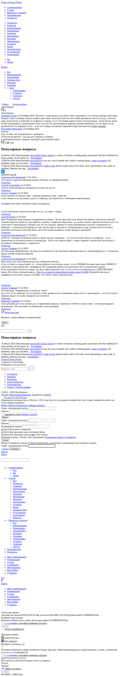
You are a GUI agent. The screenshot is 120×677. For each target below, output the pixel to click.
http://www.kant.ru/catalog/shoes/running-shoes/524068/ (63, 272)
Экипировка (13, 41)
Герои (10, 46)
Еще (11, 88)
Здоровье (11, 33)
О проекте (12, 374)
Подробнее (36, 158)
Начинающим (14, 28)
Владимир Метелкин (11, 129)
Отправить (15, 449)
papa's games (48, 155)
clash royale (49, 166)
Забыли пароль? (37, 405)
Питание (11, 38)
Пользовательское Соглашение (60, 437)
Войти (4, 67)
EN (2, 325)
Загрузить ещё (11, 312)
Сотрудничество (15, 382)
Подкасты (12, 18)
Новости (17, 517)
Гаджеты (11, 44)
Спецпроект (13, 54)
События (11, 25)
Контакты (12, 379)
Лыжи (10, 62)
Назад (5, 104)
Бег (8, 59)
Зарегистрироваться (18, 405)
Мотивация (12, 36)
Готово (5, 440)
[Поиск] (30, 331)
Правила (11, 376)
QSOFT (47, 395)
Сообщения (13, 565)
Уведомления (13, 567)
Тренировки (13, 31)
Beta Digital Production (20, 395)
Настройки (12, 570)
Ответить (6, 182)
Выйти (13, 573)
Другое (16, 98)
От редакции (13, 52)
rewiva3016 (36, 155)
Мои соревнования (16, 557)
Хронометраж (14, 15)
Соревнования (14, 7)
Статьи (10, 10)
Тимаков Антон (9, 115)
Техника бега (13, 80)
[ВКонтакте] (3, 171)
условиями (12, 623)
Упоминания (13, 559)
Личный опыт (14, 49)
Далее (5, 626)
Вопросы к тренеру (16, 12)
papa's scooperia (99, 160)
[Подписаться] (31, 368)
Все (9, 72)
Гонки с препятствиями (19, 387)
